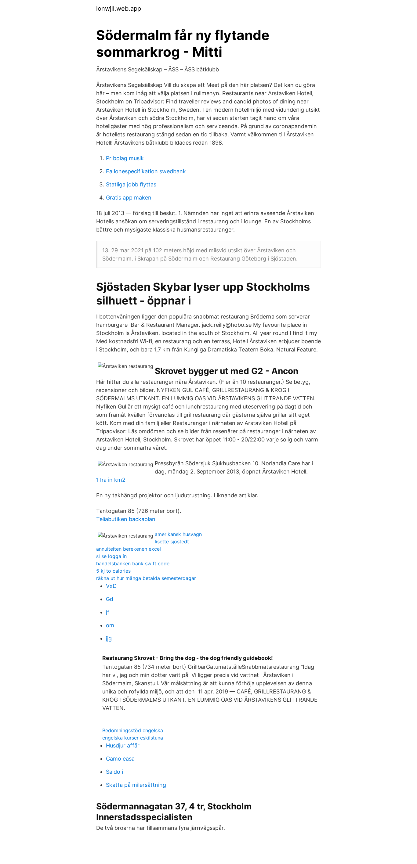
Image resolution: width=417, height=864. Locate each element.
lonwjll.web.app (118, 8)
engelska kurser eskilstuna (132, 738)
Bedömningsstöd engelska (132, 730)
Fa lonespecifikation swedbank (146, 171)
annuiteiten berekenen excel (128, 549)
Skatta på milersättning (136, 785)
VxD (111, 586)
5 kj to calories (113, 571)
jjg (109, 638)
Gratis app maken (128, 197)
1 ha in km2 (110, 480)
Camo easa (120, 758)
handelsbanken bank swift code (132, 563)
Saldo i (114, 772)
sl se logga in (111, 556)
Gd (109, 599)
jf (107, 612)
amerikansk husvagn (178, 534)
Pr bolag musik (125, 158)
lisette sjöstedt (172, 541)
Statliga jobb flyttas (131, 184)
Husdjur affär (123, 745)
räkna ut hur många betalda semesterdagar (146, 578)
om (110, 625)
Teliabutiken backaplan (125, 519)
